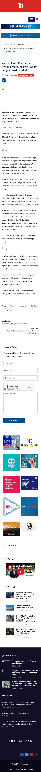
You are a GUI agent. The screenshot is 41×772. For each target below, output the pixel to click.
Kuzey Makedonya (23, 44)
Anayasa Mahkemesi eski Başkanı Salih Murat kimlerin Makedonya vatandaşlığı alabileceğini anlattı (24, 683)
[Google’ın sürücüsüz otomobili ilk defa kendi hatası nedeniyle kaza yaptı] (6, 673)
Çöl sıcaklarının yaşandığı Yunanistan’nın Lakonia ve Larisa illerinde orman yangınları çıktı (25, 632)
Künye (30, 769)
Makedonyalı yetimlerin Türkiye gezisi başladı (24, 662)
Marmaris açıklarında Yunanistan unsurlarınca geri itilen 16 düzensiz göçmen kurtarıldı (25, 595)
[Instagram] (36, 754)
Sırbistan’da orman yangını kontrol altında (24, 607)
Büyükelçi (34, 306)
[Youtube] (31, 754)
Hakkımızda (14, 769)
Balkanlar (13, 44)
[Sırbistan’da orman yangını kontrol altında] (10, 608)
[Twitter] (27, 754)
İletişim (23, 769)
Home (5, 44)
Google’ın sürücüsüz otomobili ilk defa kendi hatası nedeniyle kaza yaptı (25, 673)
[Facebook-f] (22, 754)
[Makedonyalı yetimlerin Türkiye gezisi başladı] (6, 664)
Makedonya (23, 306)
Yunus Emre (7, 310)
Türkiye (13, 306)
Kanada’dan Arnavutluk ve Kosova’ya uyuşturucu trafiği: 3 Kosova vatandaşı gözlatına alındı (25, 619)
